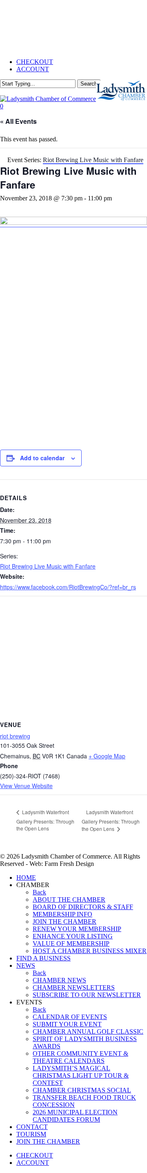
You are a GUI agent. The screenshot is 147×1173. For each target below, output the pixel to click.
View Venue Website (26, 786)
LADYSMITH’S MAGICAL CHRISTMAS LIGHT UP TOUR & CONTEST (81, 1075)
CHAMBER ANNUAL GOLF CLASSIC (88, 1031)
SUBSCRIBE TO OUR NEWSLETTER (87, 994)
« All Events (18, 121)
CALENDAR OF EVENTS (70, 1016)
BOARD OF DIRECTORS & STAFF (83, 906)
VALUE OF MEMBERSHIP (71, 943)
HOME (26, 877)
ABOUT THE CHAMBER (69, 899)
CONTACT (32, 1126)
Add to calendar (42, 458)
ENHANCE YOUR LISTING (73, 936)
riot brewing (15, 736)
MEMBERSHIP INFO (62, 914)
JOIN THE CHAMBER (64, 921)
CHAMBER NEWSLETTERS (74, 987)
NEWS (25, 965)
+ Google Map (107, 756)
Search (88, 84)
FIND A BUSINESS (43, 958)
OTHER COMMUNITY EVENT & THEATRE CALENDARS (80, 1057)
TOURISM (31, 1134)
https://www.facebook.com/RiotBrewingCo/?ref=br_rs (68, 587)
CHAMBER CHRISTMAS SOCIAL (82, 1090)
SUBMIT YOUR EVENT (67, 1024)
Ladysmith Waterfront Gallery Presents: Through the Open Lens (45, 820)
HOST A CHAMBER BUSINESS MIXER (90, 950)
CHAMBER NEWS (59, 980)
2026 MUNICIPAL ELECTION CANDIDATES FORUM (75, 1116)
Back (39, 892)
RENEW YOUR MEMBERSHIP (77, 928)
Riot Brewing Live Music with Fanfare (48, 566)
